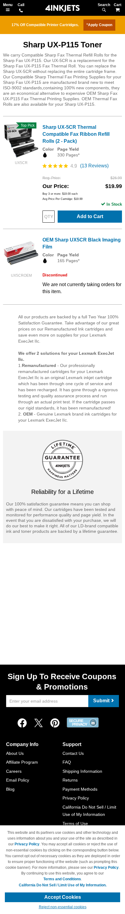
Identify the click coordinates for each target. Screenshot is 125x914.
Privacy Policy (75, 798)
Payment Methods (79, 789)
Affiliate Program (22, 762)
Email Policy (17, 780)
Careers (14, 771)
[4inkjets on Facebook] (22, 723)
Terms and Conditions (62, 879)
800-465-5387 (21, 11)
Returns (70, 780)
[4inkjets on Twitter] (38, 723)
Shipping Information (82, 771)
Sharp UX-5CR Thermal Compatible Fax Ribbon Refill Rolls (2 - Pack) (76, 134)
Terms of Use (75, 823)
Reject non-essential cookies (62, 907)
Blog (10, 789)
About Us (15, 753)
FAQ (66, 762)
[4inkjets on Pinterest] (54, 723)
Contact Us (73, 753)
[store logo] (62, 8)
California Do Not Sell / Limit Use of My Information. (62, 885)
